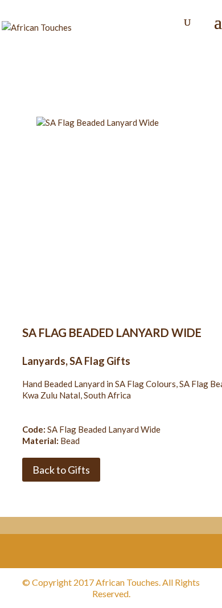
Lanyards (43, 361)
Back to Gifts (61, 469)
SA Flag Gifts (99, 361)
